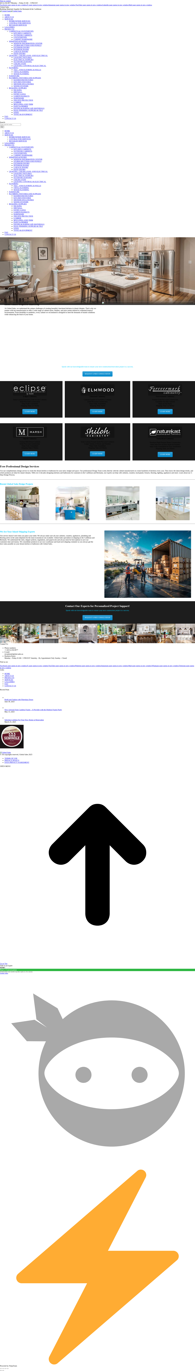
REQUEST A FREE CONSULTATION (97, 374)
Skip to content (5, 1)
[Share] (3, 1368)
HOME (7, 674)
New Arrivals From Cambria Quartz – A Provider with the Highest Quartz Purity (33, 710)
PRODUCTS (9, 678)
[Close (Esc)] (1, 1368)
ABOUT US (9, 676)
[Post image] (8, 698)
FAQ (6, 684)
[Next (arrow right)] (3, 1370)
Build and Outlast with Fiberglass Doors (19, 700)
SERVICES (9, 680)
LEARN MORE (30, 411)
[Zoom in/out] (8, 1368)
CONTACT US (10, 686)
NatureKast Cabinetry (165, 439)
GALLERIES (10, 682)
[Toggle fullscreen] (5, 1368)
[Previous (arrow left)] (1, 1370)
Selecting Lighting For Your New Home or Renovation (24, 720)
